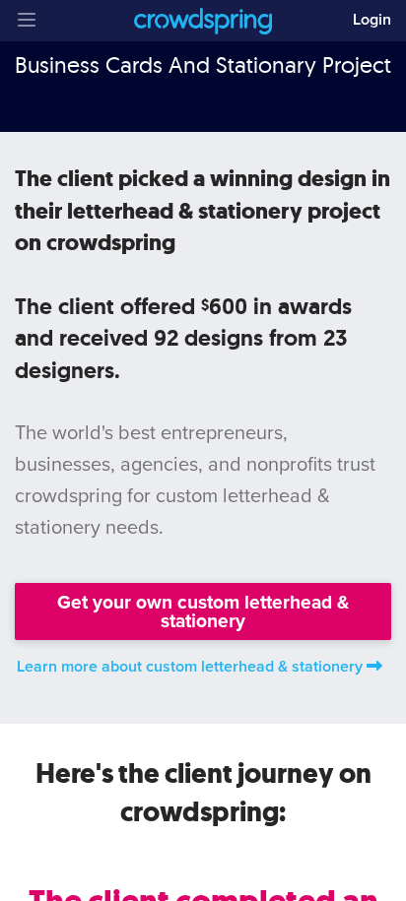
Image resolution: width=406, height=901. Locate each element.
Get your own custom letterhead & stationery (203, 611)
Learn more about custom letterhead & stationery (190, 666)
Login (372, 20)
